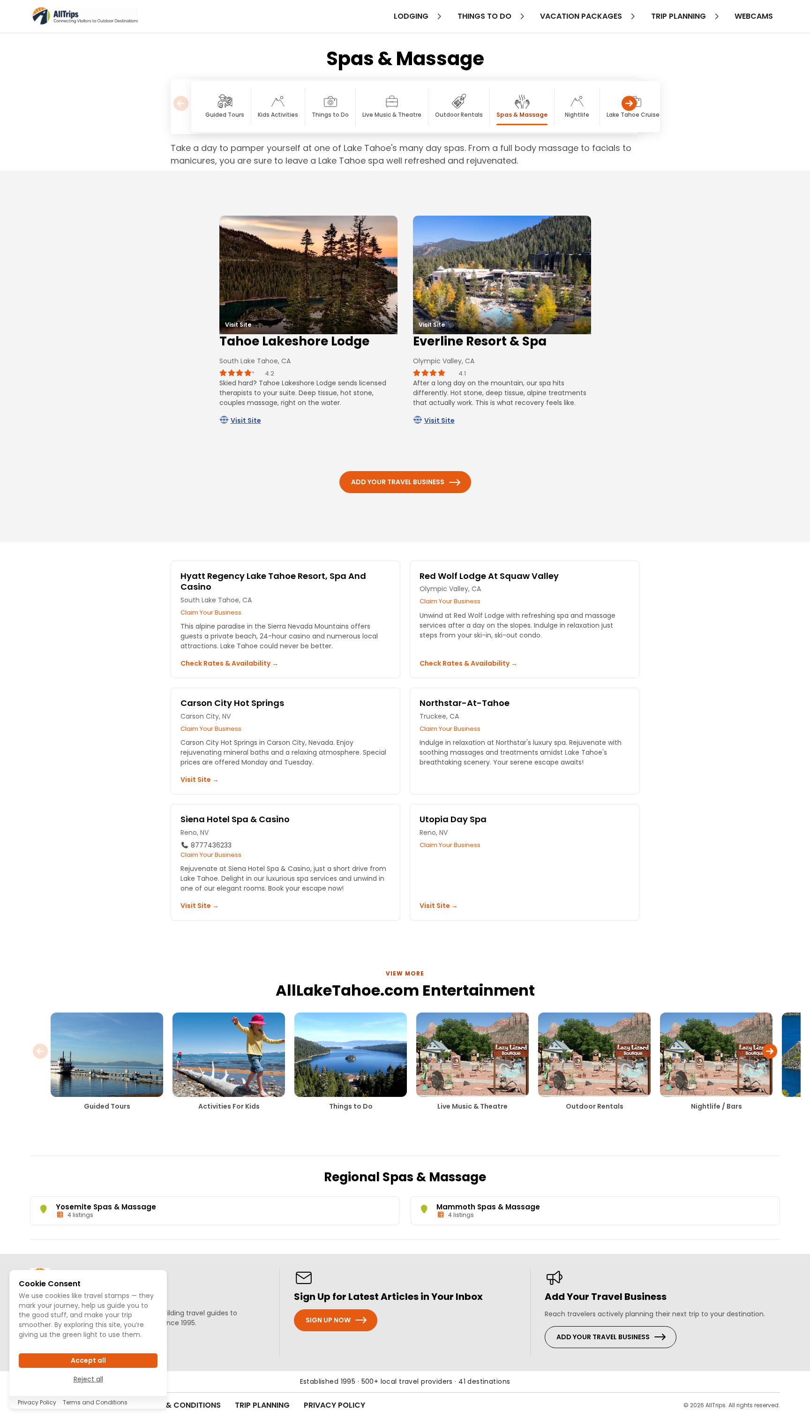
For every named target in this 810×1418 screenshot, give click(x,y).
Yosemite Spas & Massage (106, 1207)
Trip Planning (262, 1405)
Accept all (88, 1360)
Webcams (754, 16)
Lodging (412, 16)
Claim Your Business (210, 612)
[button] (629, 107)
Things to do (485, 16)
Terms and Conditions (95, 1402)
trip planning (679, 16)
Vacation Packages (582, 16)
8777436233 (210, 845)
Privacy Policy (334, 1405)
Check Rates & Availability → (229, 663)
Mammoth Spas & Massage (488, 1207)
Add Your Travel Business (397, 482)
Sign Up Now (328, 1320)
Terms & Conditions (180, 1405)
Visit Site (246, 420)
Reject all (88, 1379)
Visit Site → (199, 779)
